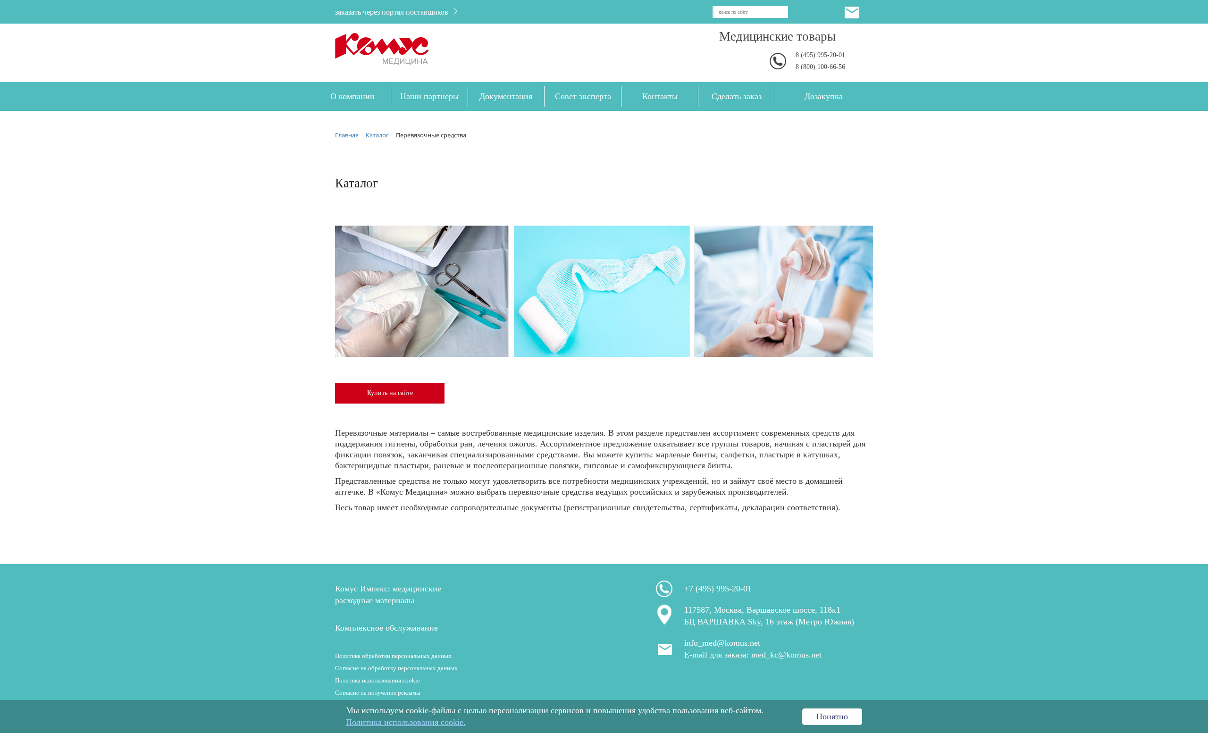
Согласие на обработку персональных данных (396, 668)
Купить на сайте (390, 392)
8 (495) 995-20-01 (820, 55)
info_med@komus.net (722, 643)
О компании (352, 96)
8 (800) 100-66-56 (820, 66)
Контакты (660, 96)
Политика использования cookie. (406, 722)
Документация (505, 96)
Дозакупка (824, 96)
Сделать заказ (737, 96)
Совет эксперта (583, 96)
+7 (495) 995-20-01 (718, 588)
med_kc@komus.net (786, 654)
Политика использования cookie (377, 680)
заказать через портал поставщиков (392, 12)
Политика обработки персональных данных (393, 655)
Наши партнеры (429, 96)
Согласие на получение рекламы (377, 692)
